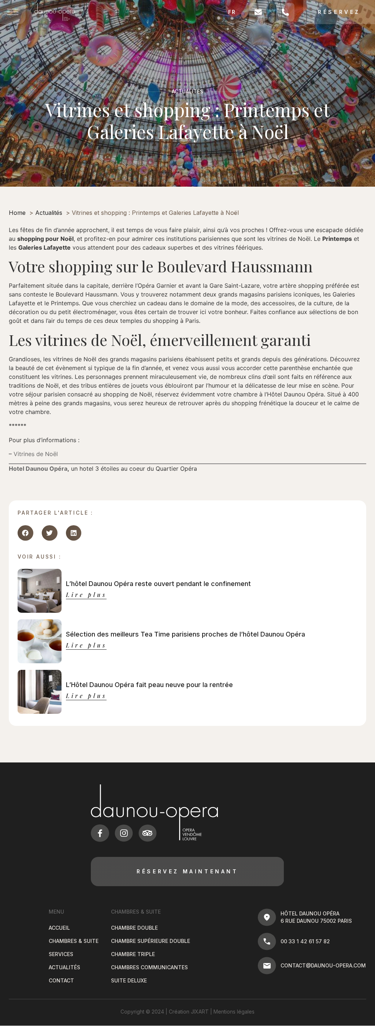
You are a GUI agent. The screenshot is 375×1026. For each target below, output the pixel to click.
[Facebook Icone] (100, 833)
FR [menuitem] (232, 12)
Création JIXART (189, 1011)
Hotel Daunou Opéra (38, 468)
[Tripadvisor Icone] (147, 833)
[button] (25, 533)
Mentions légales (234, 1011)
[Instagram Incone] (124, 833)
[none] (232, 11)
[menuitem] (232, 11)
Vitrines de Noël (36, 454)
